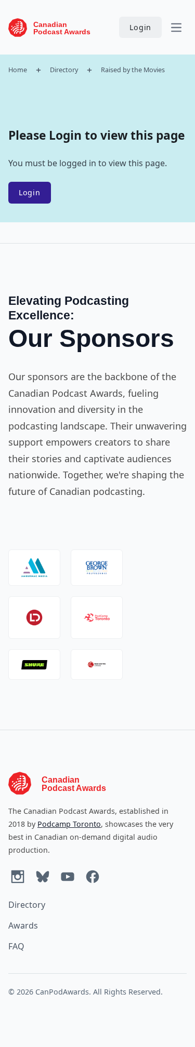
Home (17, 69)
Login (140, 27)
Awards (23, 925)
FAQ (16, 946)
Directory (64, 69)
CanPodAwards (62, 992)
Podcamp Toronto (69, 824)
